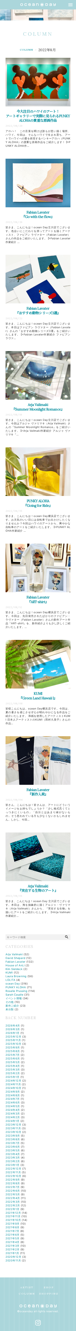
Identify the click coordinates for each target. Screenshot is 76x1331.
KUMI (9, 972)
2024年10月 (13, 1087)
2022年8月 (13, 1183)
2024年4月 (13, 1109)
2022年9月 (13, 1179)
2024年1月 (13, 1120)
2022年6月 (13, 1190)
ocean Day (13, 983)
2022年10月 (13, 1175)
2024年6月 (13, 1102)
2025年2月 (13, 1073)
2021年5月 (13, 1238)
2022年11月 (13, 1172)
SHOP (49, 1287)
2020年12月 (13, 1256)
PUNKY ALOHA (16, 987)
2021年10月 (13, 1219)
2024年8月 (13, 1095)
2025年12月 (13, 1036)
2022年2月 (13, 1205)
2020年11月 (13, 1260)
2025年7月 (13, 1054)
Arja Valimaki (14, 954)
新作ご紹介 (12, 1005)
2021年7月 (12, 1231)
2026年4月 (13, 1025)
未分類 (10, 1009)
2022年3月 (13, 1201)
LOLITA (10, 979)
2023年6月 (13, 1146)
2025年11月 (13, 1040)
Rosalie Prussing (16, 990)
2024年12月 (13, 1080)
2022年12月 (13, 1168)
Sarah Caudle (14, 994)
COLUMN (38, 34)
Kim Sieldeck (14, 969)
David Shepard (15, 957)
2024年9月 (13, 1091)
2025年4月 (13, 1065)
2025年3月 (13, 1069)
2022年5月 (13, 1194)
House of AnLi (15, 965)
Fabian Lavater (15, 961)
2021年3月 (13, 1245)
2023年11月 (13, 1128)
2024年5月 (13, 1106)
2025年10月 (13, 1043)
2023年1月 (13, 1164)
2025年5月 (13, 1062)
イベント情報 (14, 998)
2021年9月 (13, 1223)
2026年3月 (13, 1029)
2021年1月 (12, 1253)
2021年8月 (13, 1227)
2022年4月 (13, 1198)
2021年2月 (13, 1249)
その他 (10, 1001)
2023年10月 (13, 1131)
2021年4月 (13, 1242)
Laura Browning (16, 976)
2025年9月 (13, 1047)
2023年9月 (13, 1135)
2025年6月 (13, 1058)
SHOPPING (49, 1293)
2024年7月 (13, 1098)
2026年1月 (13, 1032)
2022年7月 (13, 1187)
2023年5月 (13, 1150)
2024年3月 (13, 1113)
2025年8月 (13, 1051)
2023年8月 (13, 1139)
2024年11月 (13, 1084)
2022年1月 (13, 1209)
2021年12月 (13, 1212)
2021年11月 (13, 1216)
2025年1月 (13, 1076)
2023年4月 (13, 1154)
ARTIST (27, 1287)
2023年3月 (13, 1157)
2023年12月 (13, 1124)
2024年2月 (13, 1117)
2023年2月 (13, 1161)
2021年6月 (13, 1234)
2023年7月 (13, 1143)
